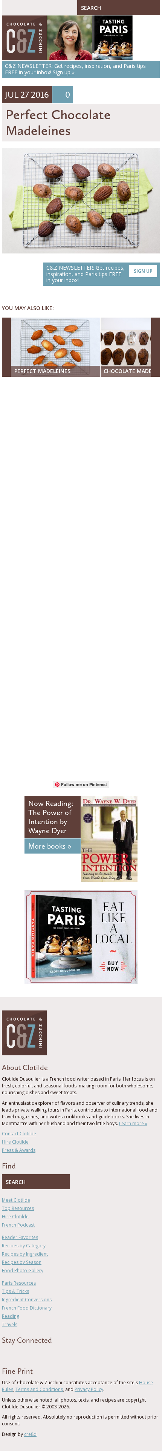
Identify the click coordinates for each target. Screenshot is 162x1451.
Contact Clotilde (19, 1133)
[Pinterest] (25, 1353)
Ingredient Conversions (27, 1299)
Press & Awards (18, 1150)
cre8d (30, 1434)
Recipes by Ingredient (25, 1254)
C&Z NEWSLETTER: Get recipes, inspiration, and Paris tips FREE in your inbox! (99, 274)
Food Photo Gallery (22, 1270)
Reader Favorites (20, 1237)
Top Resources (18, 1208)
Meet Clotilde (16, 1200)
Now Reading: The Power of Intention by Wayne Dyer (50, 817)
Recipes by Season (21, 1262)
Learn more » (133, 1123)
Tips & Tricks (15, 1291)
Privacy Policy (89, 1389)
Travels (9, 1324)
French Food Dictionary (27, 1308)
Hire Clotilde (15, 1142)
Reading (10, 1316)
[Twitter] (14, 1353)
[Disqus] (81, 480)
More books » (49, 846)
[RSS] (47, 1353)
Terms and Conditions (39, 1389)
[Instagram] (36, 1353)
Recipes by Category (24, 1245)
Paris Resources (19, 1283)
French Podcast (18, 1225)
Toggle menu (9, 7)
